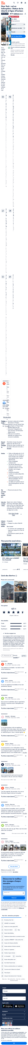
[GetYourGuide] (3, 3)
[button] (3, 31)
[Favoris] (17, 3)
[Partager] (25, 14)
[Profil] (25, 3)
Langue (4, 987)
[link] (11, 557)
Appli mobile (5, 1003)
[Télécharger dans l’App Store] (19, 1006)
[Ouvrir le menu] (25, 664)
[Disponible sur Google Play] (7, 1006)
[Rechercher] (14, 3)
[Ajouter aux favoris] (19, 544)
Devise (4, 995)
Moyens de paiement (7, 1021)
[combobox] (16, 657)
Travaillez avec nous (7, 1018)
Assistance (5, 1011)
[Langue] (21, 3)
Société (4, 1014)
